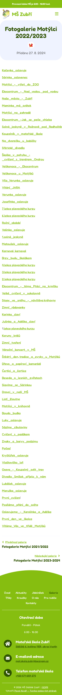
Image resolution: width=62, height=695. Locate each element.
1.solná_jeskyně (12, 237)
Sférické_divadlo (13, 148)
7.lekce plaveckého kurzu (18, 208)
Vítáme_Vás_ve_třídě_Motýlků (23, 526)
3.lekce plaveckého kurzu (18, 272)
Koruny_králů (11, 335)
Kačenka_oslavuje (14, 70)
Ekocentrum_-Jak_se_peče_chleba (27, 119)
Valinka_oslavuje (13, 230)
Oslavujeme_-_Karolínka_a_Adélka (26, 512)
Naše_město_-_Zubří (17, 98)
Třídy (8, 597)
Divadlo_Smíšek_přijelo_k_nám (24, 476)
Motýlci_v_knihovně (16, 406)
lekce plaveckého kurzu (19, 328)
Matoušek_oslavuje (15, 244)
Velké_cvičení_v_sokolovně (21, 293)
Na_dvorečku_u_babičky (19, 140)
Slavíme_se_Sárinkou (17, 385)
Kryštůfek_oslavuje (15, 455)
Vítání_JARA (11, 187)
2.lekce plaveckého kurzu (18, 279)
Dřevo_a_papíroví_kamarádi (21, 363)
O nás (35, 597)
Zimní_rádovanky (13, 307)
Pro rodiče (50, 597)
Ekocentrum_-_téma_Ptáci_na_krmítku (30, 286)
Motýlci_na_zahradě (16, 112)
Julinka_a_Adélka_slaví (18, 321)
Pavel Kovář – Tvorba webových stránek (35, 690)
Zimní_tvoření (11, 342)
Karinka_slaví (11, 314)
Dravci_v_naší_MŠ (15, 392)
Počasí (6, 448)
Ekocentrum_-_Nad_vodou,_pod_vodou (30, 91)
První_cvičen (11, 497)
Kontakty (31, 603)
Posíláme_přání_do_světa (20, 504)
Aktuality (21, 592)
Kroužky (22, 597)
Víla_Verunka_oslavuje (17, 180)
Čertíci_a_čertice (14, 371)
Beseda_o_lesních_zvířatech (22, 378)
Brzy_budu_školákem (17, 258)
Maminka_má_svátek (16, 105)
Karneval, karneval (14, 251)
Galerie (53, 592)
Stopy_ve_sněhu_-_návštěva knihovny (29, 300)
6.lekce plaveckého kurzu (18, 215)
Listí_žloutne (11, 399)
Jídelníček (38, 592)
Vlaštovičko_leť (12, 462)
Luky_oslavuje (12, 420)
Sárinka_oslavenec (14, 77)
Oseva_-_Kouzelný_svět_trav (23, 469)
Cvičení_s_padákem (16, 434)
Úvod (7, 592)
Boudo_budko (11, 413)
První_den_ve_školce (17, 519)
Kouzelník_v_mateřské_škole (22, 133)
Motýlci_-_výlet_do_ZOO (20, 84)
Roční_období (11, 222)
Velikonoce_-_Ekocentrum (20, 166)
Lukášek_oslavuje (14, 483)
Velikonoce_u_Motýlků (17, 173)
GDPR (45, 687)
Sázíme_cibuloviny (14, 427)
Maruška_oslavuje (14, 490)
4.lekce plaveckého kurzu (18, 265)
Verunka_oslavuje (14, 194)
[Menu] (57, 14)
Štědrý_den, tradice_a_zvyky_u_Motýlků (31, 356)
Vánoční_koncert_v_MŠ (18, 349)
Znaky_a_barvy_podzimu (20, 441)
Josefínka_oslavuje (15, 201)
